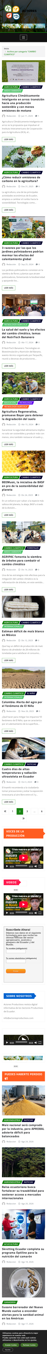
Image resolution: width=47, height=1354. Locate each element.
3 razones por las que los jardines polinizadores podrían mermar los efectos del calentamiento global (22, 253)
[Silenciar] (35, 866)
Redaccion (11, 1141)
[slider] (21, 1042)
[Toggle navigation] (23, 37)
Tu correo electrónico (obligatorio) (21, 958)
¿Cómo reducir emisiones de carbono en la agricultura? (21, 179)
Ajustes (7, 1350)
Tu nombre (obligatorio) (16, 948)
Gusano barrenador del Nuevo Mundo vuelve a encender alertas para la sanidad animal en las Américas (23, 1312)
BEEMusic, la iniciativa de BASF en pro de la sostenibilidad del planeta (23, 485)
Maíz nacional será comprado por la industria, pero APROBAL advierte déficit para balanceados (23, 1130)
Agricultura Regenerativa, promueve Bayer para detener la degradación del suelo (22, 415)
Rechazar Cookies (29, 1345)
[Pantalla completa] (40, 866)
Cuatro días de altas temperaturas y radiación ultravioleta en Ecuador (19, 772)
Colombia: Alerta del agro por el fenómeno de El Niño (22, 704)
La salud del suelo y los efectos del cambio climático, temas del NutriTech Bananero (23, 333)
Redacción (11, 116)
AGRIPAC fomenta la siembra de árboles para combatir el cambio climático (22, 560)
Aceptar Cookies (11, 1345)
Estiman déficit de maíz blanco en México (23, 633)
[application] (23, 858)
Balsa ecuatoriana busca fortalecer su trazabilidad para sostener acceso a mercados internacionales (23, 1192)
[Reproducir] (7, 866)
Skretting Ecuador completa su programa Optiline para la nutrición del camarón (23, 1252)
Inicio (6, 48)
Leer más (8, 139)
